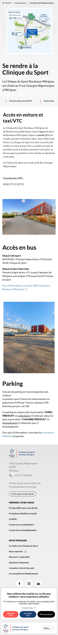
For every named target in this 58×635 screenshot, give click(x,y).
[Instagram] (29, 583)
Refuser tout (10, 614)
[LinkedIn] (38, 583)
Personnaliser (46, 614)
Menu (46, 628)
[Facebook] (19, 583)
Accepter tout (28, 614)
